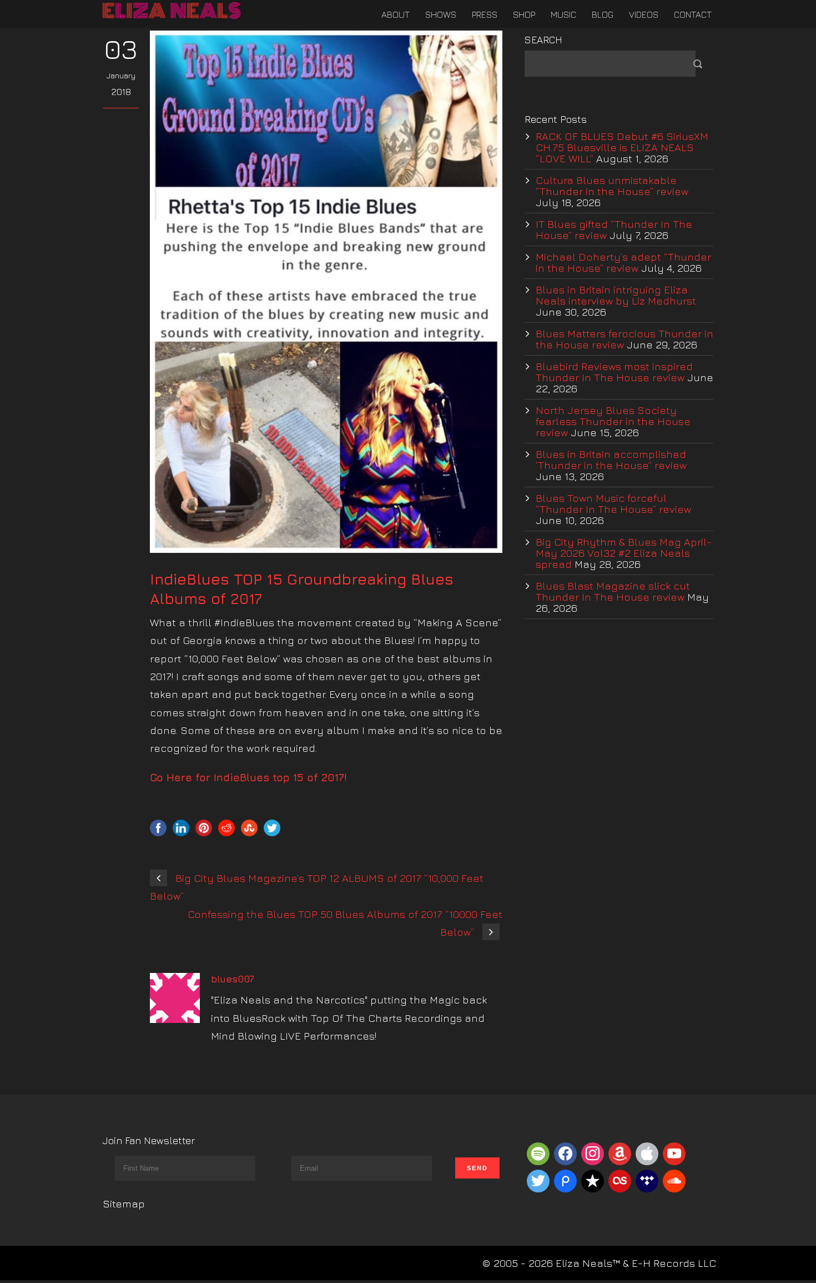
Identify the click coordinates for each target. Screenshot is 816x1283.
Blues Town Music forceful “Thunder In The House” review (613, 503)
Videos (643, 14)
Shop (524, 14)
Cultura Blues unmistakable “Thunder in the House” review (612, 185)
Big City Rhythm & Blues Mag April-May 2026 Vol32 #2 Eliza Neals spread (624, 553)
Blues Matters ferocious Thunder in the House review (624, 339)
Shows (440, 14)
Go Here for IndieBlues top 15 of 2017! (248, 777)
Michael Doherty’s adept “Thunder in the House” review (623, 262)
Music (563, 14)
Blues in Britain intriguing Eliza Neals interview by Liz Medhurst (616, 295)
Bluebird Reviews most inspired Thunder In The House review (614, 371)
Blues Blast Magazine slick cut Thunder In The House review (613, 591)
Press (484, 14)
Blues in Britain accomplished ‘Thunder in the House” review (611, 459)
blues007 (232, 979)
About (395, 14)
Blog (602, 14)
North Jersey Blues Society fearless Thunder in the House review (613, 421)
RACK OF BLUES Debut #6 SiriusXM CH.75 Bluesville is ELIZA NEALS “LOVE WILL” (622, 147)
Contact (693, 14)
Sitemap (124, 1203)
